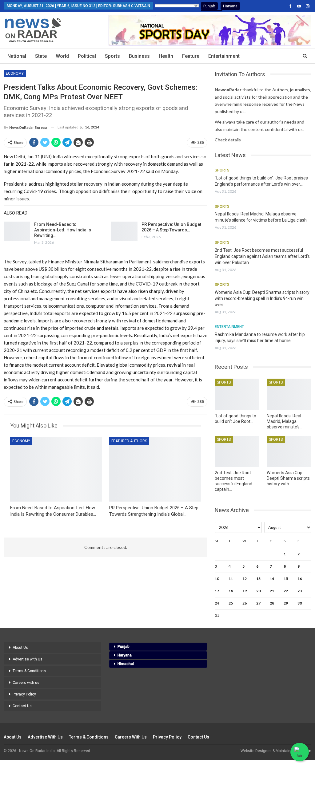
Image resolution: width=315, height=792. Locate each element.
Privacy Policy (24, 694)
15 (286, 578)
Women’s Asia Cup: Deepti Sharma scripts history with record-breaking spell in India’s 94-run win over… (262, 298)
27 (258, 603)
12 (244, 578)
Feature (190, 56)
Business (139, 56)
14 (272, 578)
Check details (228, 139)
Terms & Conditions (29, 671)
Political (87, 56)
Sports (112, 56)
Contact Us (22, 706)
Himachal (126, 664)
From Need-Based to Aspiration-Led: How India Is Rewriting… (62, 230)
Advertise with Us (27, 659)
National (16, 56)
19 (244, 591)
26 (244, 603)
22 (286, 591)
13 (258, 578)
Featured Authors (129, 441)
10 (217, 578)
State (41, 56)
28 (272, 603)
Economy (15, 73)
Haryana (230, 6)
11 (231, 578)
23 (299, 591)
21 (272, 591)
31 (217, 615)
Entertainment (224, 56)
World (62, 56)
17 (217, 591)
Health (166, 56)
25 (231, 603)
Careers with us (26, 682)
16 (299, 578)
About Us (20, 647)
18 (231, 591)
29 (286, 603)
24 (217, 603)
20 (258, 591)
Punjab (209, 6)
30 (299, 603)
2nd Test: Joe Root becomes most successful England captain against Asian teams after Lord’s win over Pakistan (262, 256)
